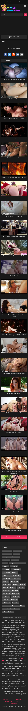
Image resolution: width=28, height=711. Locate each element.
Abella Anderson (7, 550)
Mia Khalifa (15, 590)
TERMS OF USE (9, 701)
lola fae (23, 584)
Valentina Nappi (15, 608)
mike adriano (16, 593)
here (3, 656)
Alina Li (5, 563)
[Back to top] (23, 706)
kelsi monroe (15, 581)
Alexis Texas (16, 560)
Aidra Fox (17, 554)
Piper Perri (6, 599)
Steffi (22, 605)
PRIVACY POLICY (20, 699)
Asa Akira (6, 566)
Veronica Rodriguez (8, 611)
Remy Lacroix (7, 602)
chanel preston (16, 569)
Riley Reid (16, 602)
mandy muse (7, 590)
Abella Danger (18, 550)
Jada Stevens (17, 578)
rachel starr (15, 599)
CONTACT (14, 703)
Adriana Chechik (7, 554)
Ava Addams (14, 566)
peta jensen (6, 596)
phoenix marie (16, 596)
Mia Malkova (7, 593)
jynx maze (6, 581)
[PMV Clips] (11, 8)
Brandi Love (6, 569)
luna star (13, 587)
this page (10, 694)
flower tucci (6, 575)
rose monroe (7, 605)
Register (21, 1)
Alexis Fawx (6, 560)
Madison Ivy (21, 587)
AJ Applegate (7, 557)
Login (16, 1)
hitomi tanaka (7, 578)
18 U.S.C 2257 (19, 701)
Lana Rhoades (7, 584)
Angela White (14, 563)
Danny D (15, 572)
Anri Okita (22, 563)
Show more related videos (14, 537)
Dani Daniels (7, 572)
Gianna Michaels (16, 575)
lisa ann (16, 584)
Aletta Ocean (16, 557)
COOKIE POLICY (7, 699)
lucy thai (6, 587)
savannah (15, 605)
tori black (6, 608)
